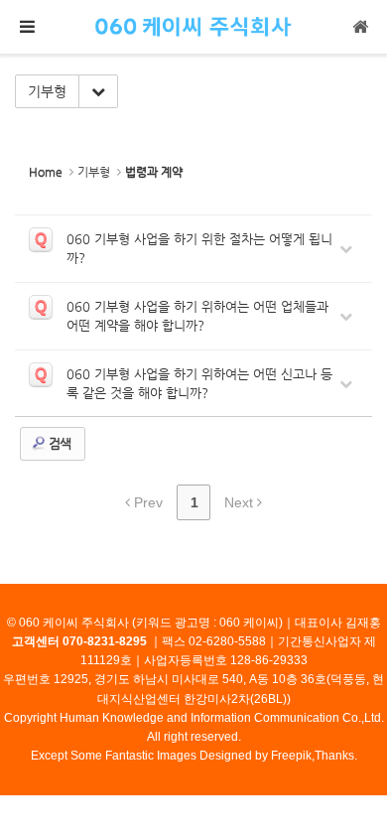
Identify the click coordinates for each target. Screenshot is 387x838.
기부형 (47, 91)
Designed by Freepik (255, 756)
